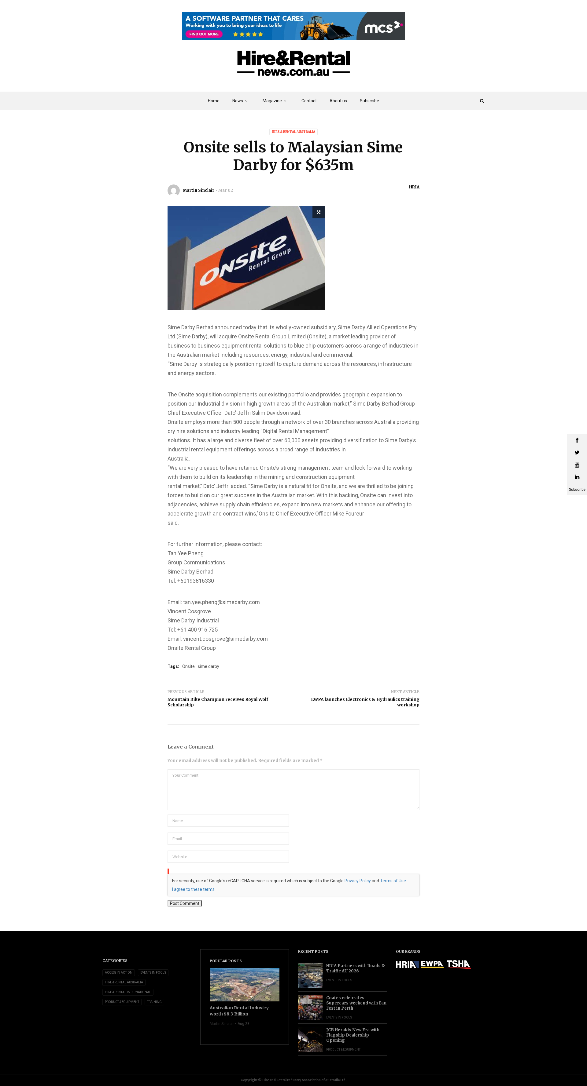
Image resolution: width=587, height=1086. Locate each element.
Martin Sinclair (198, 190)
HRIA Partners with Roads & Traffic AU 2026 (355, 968)
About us (338, 100)
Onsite (188, 666)
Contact (309, 100)
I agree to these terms (193, 889)
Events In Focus (153, 972)
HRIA (414, 187)
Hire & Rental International (128, 992)
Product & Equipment (122, 1002)
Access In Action (118, 972)
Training (154, 1002)
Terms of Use (393, 880)
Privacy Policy (358, 880)
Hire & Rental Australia (293, 132)
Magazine (272, 100)
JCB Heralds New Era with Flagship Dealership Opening (352, 1035)
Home (214, 100)
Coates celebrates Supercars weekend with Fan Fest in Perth (356, 1003)
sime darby (208, 666)
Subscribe (369, 100)
